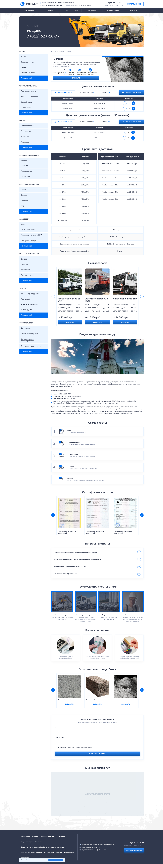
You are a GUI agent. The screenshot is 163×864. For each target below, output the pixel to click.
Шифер (24, 259)
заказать (69, 704)
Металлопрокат (27, 126)
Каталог (50, 10)
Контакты (133, 10)
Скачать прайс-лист (64, 92)
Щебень (24, 195)
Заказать (76, 78)
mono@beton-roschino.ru (54, 5)
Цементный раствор (29, 73)
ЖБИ (23, 224)
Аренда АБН (26, 299)
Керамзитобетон (27, 62)
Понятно (56, 860)
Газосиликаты (26, 171)
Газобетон (25, 166)
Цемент (24, 67)
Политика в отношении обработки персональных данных (43, 847)
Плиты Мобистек (27, 230)
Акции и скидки (113, 10)
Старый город (26, 102)
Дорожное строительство (31, 346)
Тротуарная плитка (28, 91)
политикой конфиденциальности (80, 747)
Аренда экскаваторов (29, 304)
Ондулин (24, 264)
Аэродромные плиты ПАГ (31, 235)
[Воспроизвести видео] (97, 356)
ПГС (22, 206)
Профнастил (26, 131)
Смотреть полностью (61, 66)
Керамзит (24, 200)
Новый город (26, 107)
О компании (29, 10)
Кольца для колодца (29, 241)
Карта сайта (69, 852)
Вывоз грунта (26, 310)
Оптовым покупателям (53, 852)
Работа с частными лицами (31, 852)
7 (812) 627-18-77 (115, 3)
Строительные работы (30, 334)
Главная (54, 51)
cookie (44, 860)
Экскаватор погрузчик (30, 293)
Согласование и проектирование (27, 340)
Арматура (25, 142)
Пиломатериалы (27, 275)
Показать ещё (26, 78)
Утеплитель (25, 270)
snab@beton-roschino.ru (83, 5)
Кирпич (24, 160)
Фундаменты (26, 328)
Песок (23, 190)
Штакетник (25, 137)
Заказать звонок (134, 4)
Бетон (23, 57)
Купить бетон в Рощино (67, 700)
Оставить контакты (97, 754)
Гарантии (92, 10)
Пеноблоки (25, 177)
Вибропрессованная (29, 97)
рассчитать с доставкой (131, 92)
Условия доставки (71, 10)
